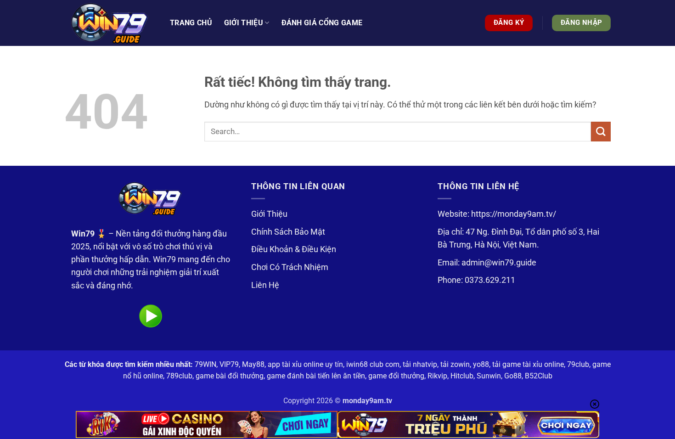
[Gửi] (601, 131)
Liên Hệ (265, 285)
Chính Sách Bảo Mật (288, 231)
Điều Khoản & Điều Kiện (293, 249)
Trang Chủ (191, 22)
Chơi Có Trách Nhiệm (289, 267)
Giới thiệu (243, 22)
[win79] (110, 22)
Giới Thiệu (269, 214)
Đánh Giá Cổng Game (322, 22)
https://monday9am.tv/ (513, 214)
